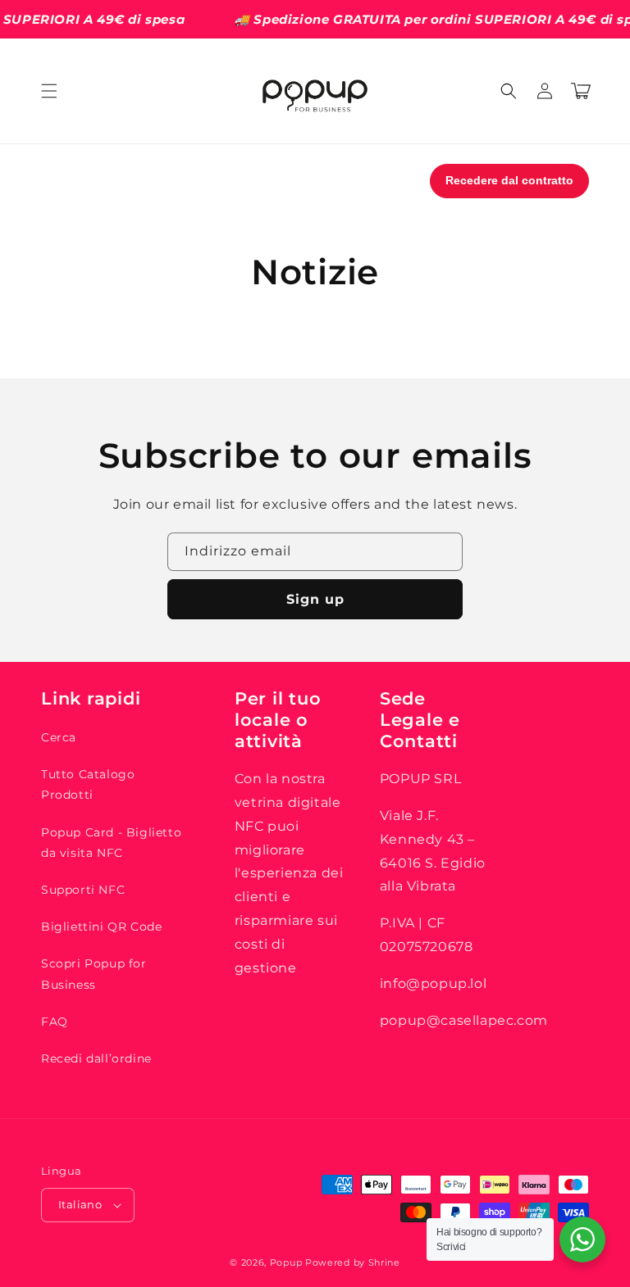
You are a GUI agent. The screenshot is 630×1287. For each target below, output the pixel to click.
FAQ (54, 1021)
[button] (49, 91)
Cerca (58, 737)
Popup (286, 1262)
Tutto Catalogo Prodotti (88, 784)
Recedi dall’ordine (96, 1058)
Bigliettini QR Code (101, 926)
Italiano (80, 1204)
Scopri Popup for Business (94, 973)
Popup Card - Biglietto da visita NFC (111, 842)
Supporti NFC (83, 889)
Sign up (315, 599)
